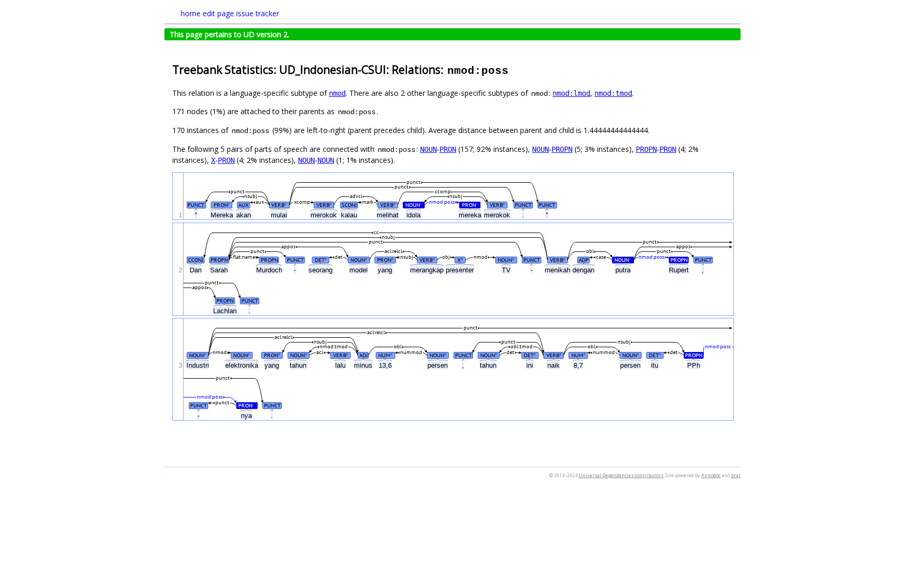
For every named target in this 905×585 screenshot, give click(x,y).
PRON (447, 149)
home (191, 13)
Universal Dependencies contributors (621, 475)
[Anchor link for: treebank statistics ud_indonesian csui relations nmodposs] (515, 68)
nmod (337, 93)
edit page (218, 13)
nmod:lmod (571, 93)
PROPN (561, 149)
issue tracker (257, 13)
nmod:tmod (613, 93)
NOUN (428, 149)
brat (736, 475)
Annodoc (711, 475)
